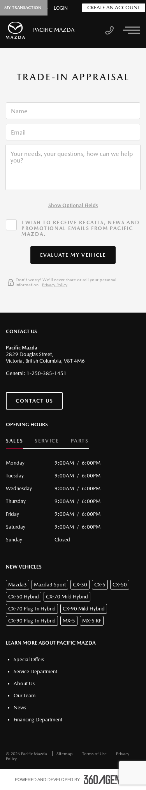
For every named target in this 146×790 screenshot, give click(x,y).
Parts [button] (80, 441)
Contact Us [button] (34, 401)
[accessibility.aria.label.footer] (107, 779)
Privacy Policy (54, 284)
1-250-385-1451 (46, 373)
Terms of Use (95, 753)
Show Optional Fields (73, 205)
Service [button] (47, 441)
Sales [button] (14, 441)
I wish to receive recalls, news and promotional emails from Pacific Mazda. (80, 228)
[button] (73, 255)
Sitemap (65, 753)
